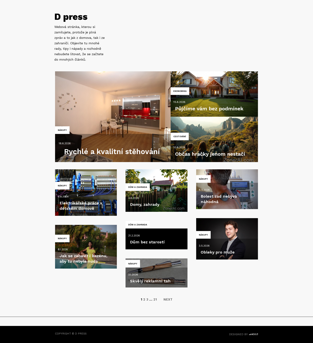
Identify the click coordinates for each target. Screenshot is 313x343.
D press (70, 16)
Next (167, 299)
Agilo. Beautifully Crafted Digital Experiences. (253, 335)
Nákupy (62, 130)
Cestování (179, 136)
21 (155, 299)
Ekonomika (180, 91)
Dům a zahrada (137, 187)
